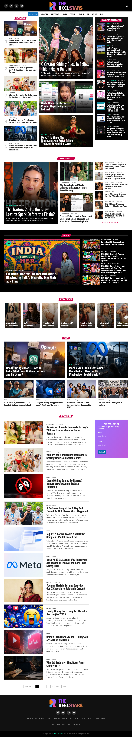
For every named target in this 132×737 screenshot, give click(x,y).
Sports (89, 718)
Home (53, 725)
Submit (102, 452)
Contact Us (77, 725)
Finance (64, 718)
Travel (97, 718)
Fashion (81, 14)
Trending (73, 14)
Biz (88, 14)
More (101, 14)
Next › (58, 686)
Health (83, 718)
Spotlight (33, 14)
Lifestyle (57, 718)
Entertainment (55, 14)
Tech (70, 718)
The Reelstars (58, 734)
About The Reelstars (64, 725)
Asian (103, 718)
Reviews (94, 14)
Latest (65, 14)
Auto (76, 718)
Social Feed (44, 14)
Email (100, 441)
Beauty (49, 718)
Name (100, 432)
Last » (65, 686)
